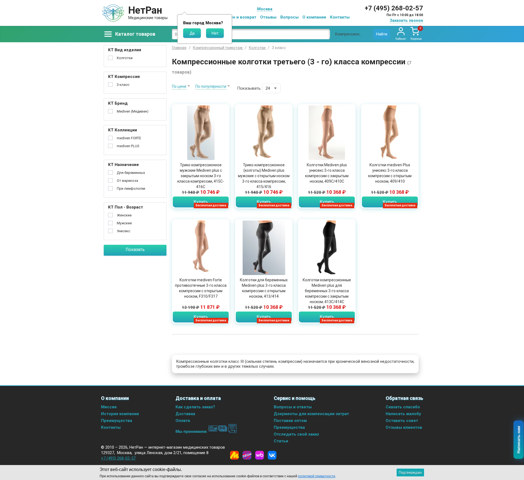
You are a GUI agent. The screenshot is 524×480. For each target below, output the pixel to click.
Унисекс (123, 231)
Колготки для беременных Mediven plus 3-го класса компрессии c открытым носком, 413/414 (264, 288)
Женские (124, 215)
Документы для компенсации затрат (311, 413)
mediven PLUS (128, 146)
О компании (314, 17)
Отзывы (268, 17)
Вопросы (289, 17)
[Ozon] (247, 455)
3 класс (123, 85)
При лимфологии (131, 188)
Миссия (109, 406)
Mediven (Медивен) (132, 111)
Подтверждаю (410, 472)
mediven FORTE (129, 138)
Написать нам (518, 440)
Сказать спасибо (403, 406)
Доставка (185, 413)
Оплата (182, 420)
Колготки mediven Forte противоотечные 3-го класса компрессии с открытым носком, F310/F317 (201, 288)
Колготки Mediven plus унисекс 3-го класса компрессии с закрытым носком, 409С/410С (327, 173)
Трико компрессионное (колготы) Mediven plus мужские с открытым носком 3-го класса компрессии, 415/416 (264, 176)
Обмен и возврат (239, 17)
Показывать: (249, 88)
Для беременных (131, 173)
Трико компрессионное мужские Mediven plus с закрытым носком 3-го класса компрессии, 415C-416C (200, 176)
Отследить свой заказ (296, 434)
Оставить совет (402, 420)
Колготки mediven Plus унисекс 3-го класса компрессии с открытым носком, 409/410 (390, 173)
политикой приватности (316, 476)
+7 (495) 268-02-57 (394, 8)
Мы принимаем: (192, 431)
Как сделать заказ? (195, 406)
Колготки (125, 58)
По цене (179, 86)
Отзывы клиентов (404, 427)
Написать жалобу (403, 413)
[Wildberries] (259, 455)
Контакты (340, 17)
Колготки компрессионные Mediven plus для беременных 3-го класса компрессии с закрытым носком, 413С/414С (327, 291)
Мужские (124, 223)
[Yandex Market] (234, 455)
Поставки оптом (290, 420)
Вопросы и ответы (293, 406)
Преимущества (116, 420)
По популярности (210, 86)
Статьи (281, 441)
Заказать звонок (406, 20)
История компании (120, 413)
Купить (200, 201)
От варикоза (127, 181)
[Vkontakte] (272, 455)
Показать (135, 249)
